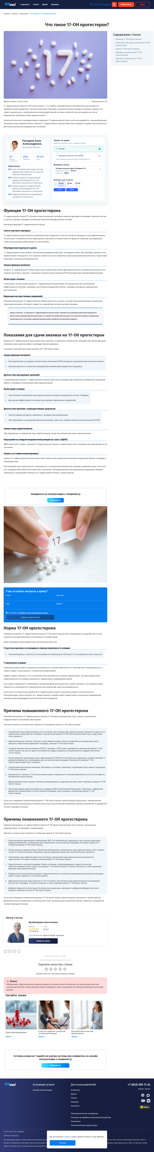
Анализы (55, 4)
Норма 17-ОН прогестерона (127, 49)
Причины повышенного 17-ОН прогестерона (129, 53)
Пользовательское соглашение (84, 1113)
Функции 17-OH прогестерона (128, 39)
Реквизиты (76, 1121)
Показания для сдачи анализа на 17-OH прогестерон (133, 44)
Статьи (36, 4)
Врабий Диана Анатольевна (43, 922)
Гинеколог (23, 14)
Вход (142, 4)
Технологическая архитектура (84, 1125)
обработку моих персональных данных (33, 613)
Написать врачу (43, 941)
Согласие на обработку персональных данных (91, 1117)
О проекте (24, 4)
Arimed (7, 14)
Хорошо (62, 1143)
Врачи (45, 4)
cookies (67, 1137)
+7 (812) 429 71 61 (139, 1084)
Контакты (75, 1106)
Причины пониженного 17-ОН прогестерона (128, 59)
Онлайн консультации (42, 1090)
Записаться (126, 4)
